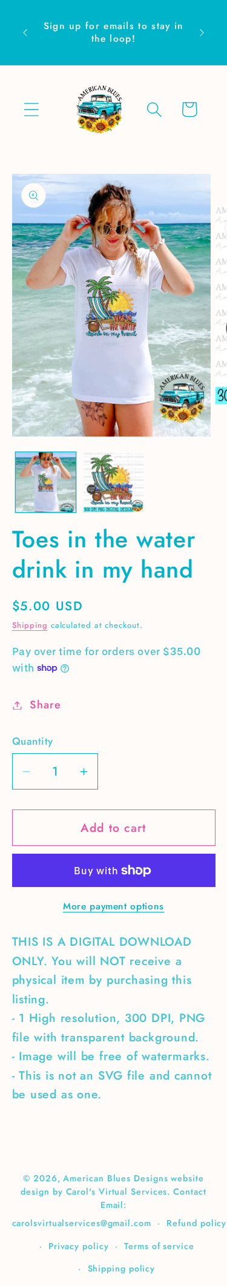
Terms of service (159, 1246)
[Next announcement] (202, 32)
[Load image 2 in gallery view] (113, 482)
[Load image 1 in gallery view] (46, 482)
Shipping (30, 625)
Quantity (32, 741)
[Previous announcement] (25, 32)
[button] (31, 109)
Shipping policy (122, 1268)
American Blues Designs (115, 1178)
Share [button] (45, 705)
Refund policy (196, 1223)
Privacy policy (78, 1246)
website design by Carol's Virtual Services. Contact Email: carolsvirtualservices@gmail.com (109, 1200)
